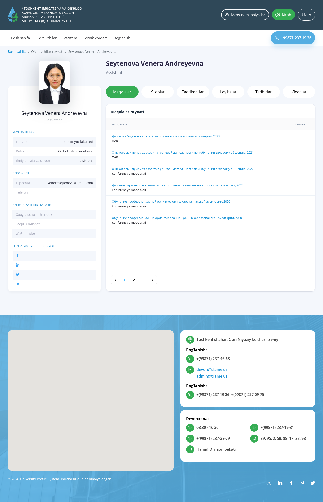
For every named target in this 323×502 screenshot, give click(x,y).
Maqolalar (122, 91)
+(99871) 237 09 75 (247, 394)
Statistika (70, 38)
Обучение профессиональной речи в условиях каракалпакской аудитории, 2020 (171, 201)
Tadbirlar (263, 91)
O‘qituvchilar (46, 38)
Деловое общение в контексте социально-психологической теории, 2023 (166, 136)
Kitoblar (157, 91)
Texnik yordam (95, 38)
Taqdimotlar (193, 91)
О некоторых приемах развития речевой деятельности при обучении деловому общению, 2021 (182, 152)
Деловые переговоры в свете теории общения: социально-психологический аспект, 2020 (177, 185)
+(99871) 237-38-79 (213, 438)
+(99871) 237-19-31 (277, 427)
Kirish (286, 14)
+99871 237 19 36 (296, 37)
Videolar (299, 91)
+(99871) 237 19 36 (212, 394)
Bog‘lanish (122, 38)
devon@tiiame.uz (211, 369)
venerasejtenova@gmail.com (70, 183)
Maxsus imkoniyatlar (248, 14)
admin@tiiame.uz (211, 376)
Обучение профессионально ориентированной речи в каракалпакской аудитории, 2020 (177, 218)
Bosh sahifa (20, 38)
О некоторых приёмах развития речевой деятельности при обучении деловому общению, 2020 (182, 169)
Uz (304, 15)
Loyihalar (228, 91)
